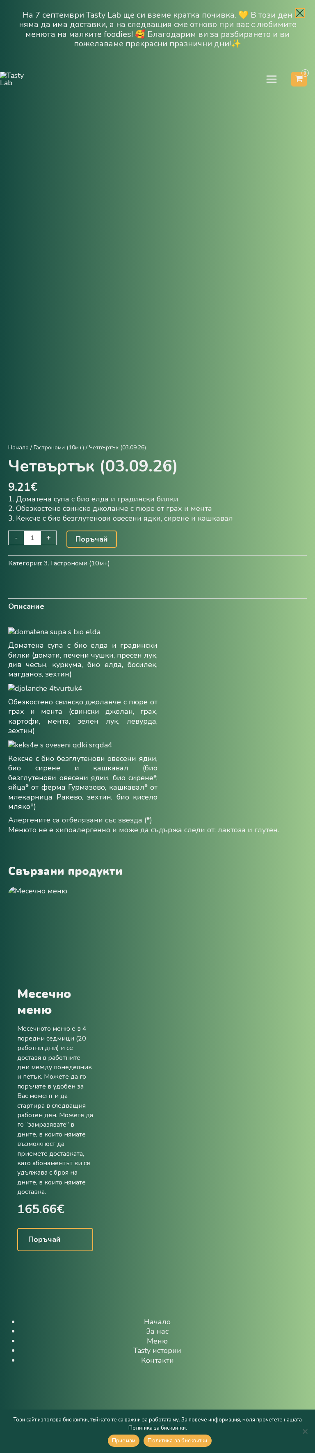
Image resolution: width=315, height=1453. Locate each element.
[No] (305, 1431)
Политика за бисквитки (177, 1440)
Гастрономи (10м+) (59, 447)
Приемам (124, 1440)
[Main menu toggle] (271, 79)
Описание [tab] (26, 606)
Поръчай (91, 539)
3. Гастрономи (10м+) (77, 563)
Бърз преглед (55, 975)
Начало (18, 447)
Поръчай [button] (44, 1239)
